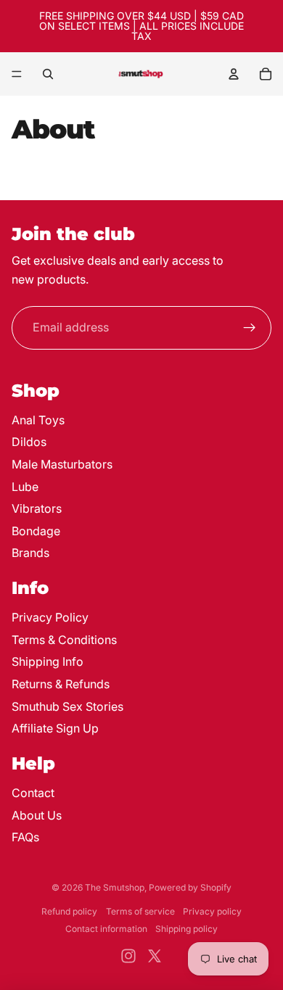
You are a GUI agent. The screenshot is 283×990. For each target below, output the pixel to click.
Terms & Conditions (64, 639)
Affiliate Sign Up (55, 728)
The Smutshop (114, 887)
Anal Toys (38, 420)
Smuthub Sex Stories (67, 706)
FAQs (25, 837)
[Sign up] (249, 328)
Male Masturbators (62, 464)
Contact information (106, 928)
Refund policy (69, 911)
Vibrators (37, 508)
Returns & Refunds (61, 684)
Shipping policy (186, 928)
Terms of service (140, 911)
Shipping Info (47, 661)
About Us (37, 815)
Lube (25, 486)
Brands (30, 552)
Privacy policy (212, 911)
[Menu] (16, 74)
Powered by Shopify (190, 887)
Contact (33, 792)
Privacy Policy (50, 617)
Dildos (29, 441)
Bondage (36, 531)
